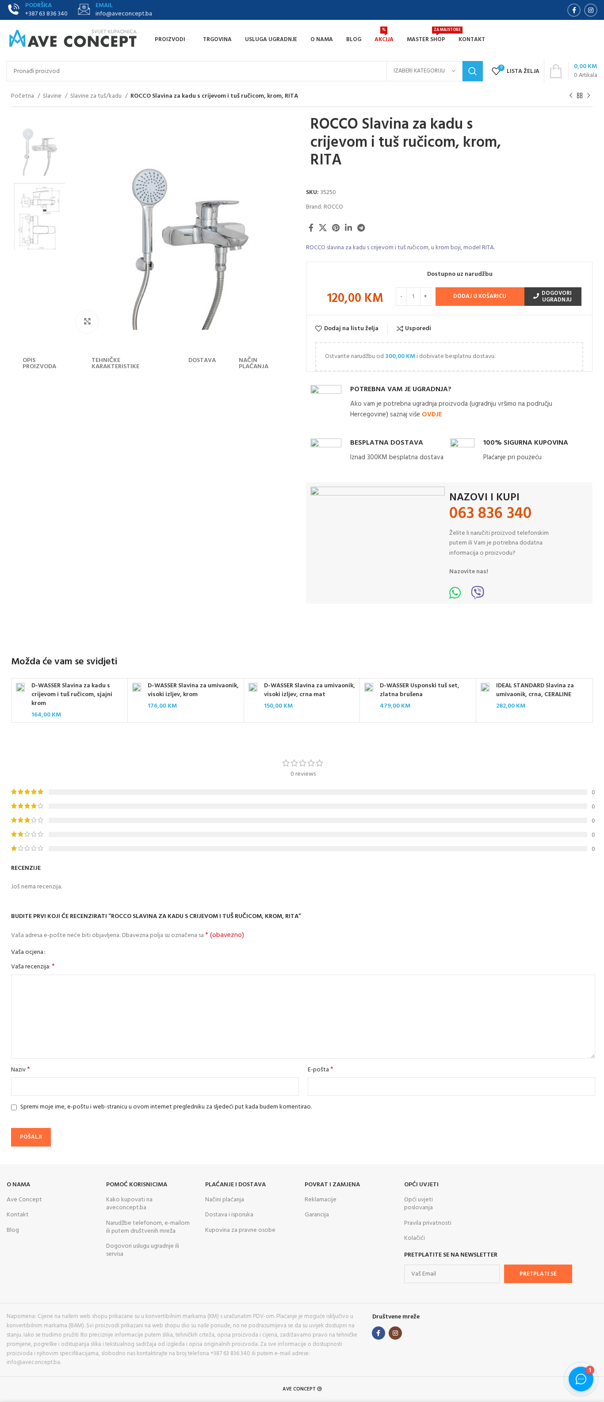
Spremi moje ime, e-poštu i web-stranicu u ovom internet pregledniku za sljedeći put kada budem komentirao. (166, 1107)
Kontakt (18, 1215)
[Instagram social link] (590, 10)
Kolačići (414, 1238)
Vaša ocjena (27, 952)
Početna (23, 96)
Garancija (317, 1215)
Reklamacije (320, 1200)
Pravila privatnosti (427, 1223)
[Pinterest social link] (335, 227)
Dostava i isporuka (229, 1215)
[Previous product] (570, 95)
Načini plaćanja (224, 1200)
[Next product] (588, 95)
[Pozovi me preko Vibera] (477, 596)
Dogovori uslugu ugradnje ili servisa (142, 1250)
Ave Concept (24, 1200)
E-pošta (320, 1070)
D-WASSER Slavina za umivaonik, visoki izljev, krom (193, 690)
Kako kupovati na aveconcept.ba (129, 1204)
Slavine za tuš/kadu (96, 96)
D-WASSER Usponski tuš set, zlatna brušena (419, 690)
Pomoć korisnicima (136, 1185)
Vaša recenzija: (33, 967)
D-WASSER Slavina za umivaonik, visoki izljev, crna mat (309, 690)
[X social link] (322, 227)
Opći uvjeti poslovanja (418, 1204)
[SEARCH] (473, 71)
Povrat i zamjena (332, 1185)
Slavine (53, 96)
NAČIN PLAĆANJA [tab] (253, 363)
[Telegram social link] (361, 227)
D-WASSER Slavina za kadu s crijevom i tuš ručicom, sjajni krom (71, 694)
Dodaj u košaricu (479, 296)
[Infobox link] (114, 10)
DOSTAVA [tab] (202, 360)
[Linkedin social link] (348, 227)
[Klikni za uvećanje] (87, 322)
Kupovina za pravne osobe (240, 1230)
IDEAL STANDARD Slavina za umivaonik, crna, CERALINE (535, 690)
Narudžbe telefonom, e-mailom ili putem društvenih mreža (148, 1227)
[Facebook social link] (574, 10)
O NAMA (18, 1185)
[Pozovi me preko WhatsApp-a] (455, 596)
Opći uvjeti (421, 1185)
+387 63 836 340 (46, 14)
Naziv (20, 1070)
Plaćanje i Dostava (235, 1185)
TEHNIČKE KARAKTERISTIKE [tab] (115, 363)
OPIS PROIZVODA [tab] (39, 363)
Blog (13, 1230)
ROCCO (333, 207)
